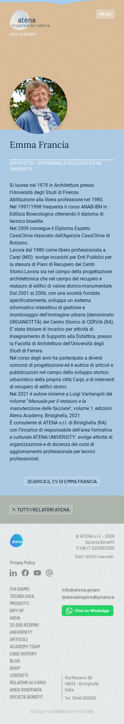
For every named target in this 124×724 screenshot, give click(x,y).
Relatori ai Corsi (28, 682)
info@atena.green (81, 589)
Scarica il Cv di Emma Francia (62, 481)
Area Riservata (26, 689)
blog (15, 660)
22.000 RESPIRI (24, 624)
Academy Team (25, 646)
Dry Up (16, 610)
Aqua (15, 617)
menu (105, 14)
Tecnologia (22, 596)
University (21, 632)
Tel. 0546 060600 (80, 698)
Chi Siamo (19, 588)
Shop (15, 668)
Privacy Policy (22, 562)
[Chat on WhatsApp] (88, 610)
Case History (23, 653)
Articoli (19, 639)
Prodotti (19, 603)
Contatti (19, 675)
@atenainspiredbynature (88, 597)
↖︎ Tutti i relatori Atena (41, 509)
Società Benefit (26, 696)
